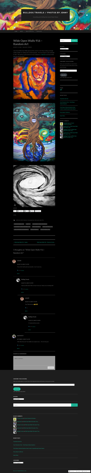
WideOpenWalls (34, 229)
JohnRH (19, 260)
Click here (43, 54)
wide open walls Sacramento (21, 229)
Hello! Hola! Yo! (30, 31)
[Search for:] (69, 40)
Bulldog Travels (27, 47)
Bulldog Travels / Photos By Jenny (45, 13)
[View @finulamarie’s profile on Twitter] (60, 89)
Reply (18, 273)
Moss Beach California (65, 112)
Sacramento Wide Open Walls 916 (22, 226)
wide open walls (36, 226)
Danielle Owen (67, 123)
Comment (51, 367)
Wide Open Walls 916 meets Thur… (71, 127)
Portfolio (39, 31)
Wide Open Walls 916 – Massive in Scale (46, 242)
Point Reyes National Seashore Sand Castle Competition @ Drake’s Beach (28, 448)
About (21, 31)
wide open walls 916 (39, 220)
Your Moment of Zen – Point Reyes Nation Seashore (24, 444)
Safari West (62, 115)
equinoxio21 (20, 335)
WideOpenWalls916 (45, 229)
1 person (22, 270)
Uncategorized (31, 220)
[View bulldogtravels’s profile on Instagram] (61, 89)
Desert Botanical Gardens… (69, 123)
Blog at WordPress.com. (19, 470)
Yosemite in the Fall (64, 98)
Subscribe (63, 75)
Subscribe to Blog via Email (67, 61)
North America (24, 220)
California (18, 220)
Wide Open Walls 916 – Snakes (20, 242)
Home (16, 31)
